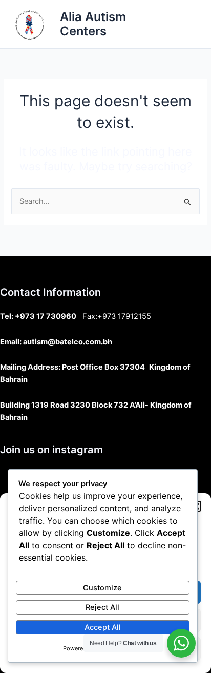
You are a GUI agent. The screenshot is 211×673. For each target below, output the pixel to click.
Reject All (102, 607)
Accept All (103, 627)
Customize (102, 587)
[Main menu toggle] (190, 24)
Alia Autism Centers (93, 24)
